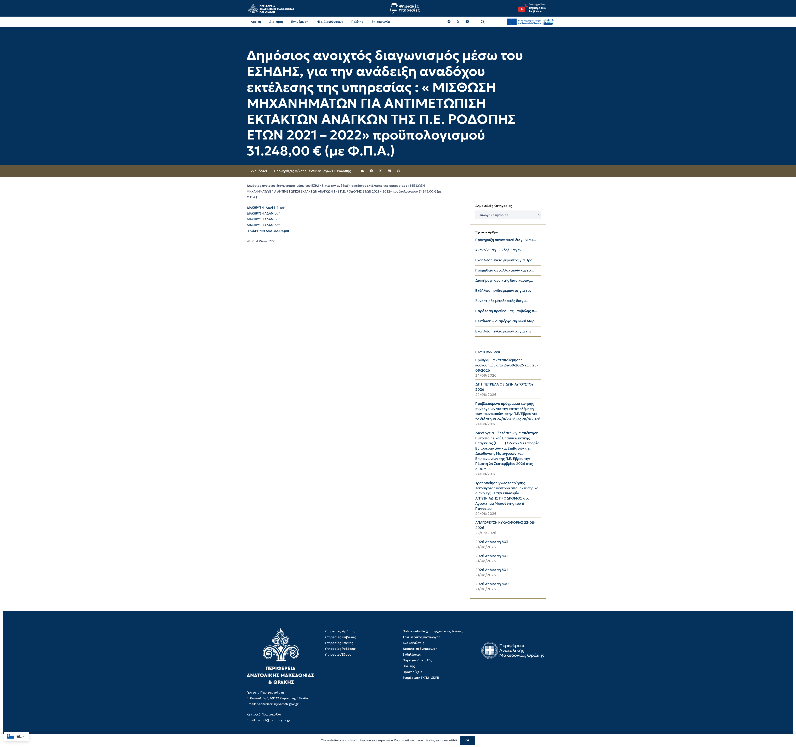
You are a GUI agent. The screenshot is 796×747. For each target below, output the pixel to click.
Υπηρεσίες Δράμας (339, 631)
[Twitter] (458, 21)
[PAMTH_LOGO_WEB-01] (271, 8)
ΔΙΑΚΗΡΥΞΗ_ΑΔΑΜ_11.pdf (266, 208)
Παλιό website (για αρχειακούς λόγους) (433, 631)
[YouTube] (467, 21)
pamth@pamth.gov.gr (273, 720)
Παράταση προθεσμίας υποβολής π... (506, 311)
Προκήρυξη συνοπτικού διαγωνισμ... (505, 240)
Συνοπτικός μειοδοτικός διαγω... (502, 301)
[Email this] (362, 171)
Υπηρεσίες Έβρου (338, 654)
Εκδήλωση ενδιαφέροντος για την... (505, 331)
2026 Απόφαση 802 (491, 556)
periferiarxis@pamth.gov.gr (277, 704)
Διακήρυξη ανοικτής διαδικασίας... (504, 280)
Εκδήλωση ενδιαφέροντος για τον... (505, 291)
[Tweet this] (380, 171)
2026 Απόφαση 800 (492, 584)
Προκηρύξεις (412, 672)
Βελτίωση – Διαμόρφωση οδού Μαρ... (506, 321)
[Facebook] (449, 21)
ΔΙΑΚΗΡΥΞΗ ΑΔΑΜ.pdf (263, 213)
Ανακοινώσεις (413, 643)
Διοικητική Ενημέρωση (420, 649)
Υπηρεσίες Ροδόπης (340, 649)
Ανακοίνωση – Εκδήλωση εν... (499, 250)
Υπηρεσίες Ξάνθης (339, 643)
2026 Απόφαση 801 (491, 570)
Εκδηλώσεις (412, 654)
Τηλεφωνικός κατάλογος (421, 637)
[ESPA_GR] (530, 22)
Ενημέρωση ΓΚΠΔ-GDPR (421, 678)
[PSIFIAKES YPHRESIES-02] (405, 8)
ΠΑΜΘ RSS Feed (487, 352)
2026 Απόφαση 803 (491, 542)
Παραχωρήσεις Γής (417, 660)
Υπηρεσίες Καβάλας (340, 637)
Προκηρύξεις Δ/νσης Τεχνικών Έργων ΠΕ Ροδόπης (312, 171)
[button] (482, 22)
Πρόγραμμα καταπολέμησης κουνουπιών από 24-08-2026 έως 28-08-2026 (506, 365)
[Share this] (371, 171)
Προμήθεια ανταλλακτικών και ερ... (504, 270)
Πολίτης (409, 666)
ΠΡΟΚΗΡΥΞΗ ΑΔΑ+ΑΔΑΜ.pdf (268, 231)
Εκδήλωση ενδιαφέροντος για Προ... (505, 260)
